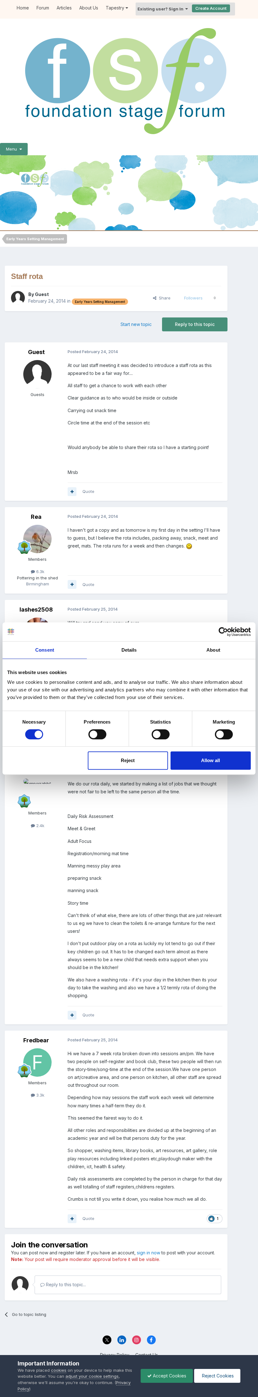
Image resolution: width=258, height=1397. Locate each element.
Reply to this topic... (65, 1284)
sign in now (148, 1252)
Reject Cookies (217, 1375)
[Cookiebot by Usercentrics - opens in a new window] (223, 631)
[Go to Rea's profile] (37, 539)
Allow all (210, 760)
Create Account (211, 8)
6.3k (39, 571)
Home (23, 7)
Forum (42, 7)
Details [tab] (129, 650)
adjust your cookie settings (92, 1376)
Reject (128, 760)
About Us (88, 7)
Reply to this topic (195, 324)
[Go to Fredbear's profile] (37, 1062)
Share (163, 297)
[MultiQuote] (72, 491)
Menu (13, 148)
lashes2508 (36, 609)
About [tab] (213, 650)
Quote (88, 491)
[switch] (97, 734)
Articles (64, 7)
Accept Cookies (169, 1375)
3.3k (39, 1095)
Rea (36, 516)
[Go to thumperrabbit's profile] (37, 792)
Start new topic (136, 324)
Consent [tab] (44, 650)
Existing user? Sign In (161, 8)
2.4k (39, 825)
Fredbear (36, 1040)
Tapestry (116, 7)
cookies (58, 1370)
